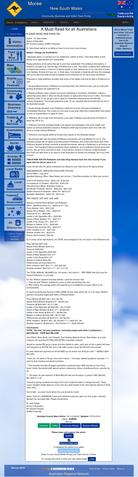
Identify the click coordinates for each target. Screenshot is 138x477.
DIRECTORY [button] (49, 22)
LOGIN (91, 459)
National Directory (123, 53)
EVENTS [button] (64, 22)
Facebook (43, 425)
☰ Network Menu (14, 34)
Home (9, 22)
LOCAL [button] (34, 22)
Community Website (70, 425)
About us (121, 469)
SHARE (68, 435)
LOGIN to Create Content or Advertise (14, 236)
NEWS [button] (125, 22)
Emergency (21, 22)
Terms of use (94, 469)
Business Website (90, 425)
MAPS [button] (76, 22)
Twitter (55, 425)
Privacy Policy (108, 469)
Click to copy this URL (68, 450)
